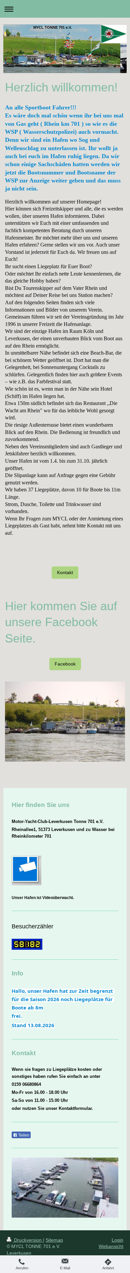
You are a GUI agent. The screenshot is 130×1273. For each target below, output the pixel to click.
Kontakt (65, 572)
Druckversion (28, 1240)
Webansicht (111, 1246)
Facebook (65, 664)
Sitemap (54, 1240)
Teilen (23, 1135)
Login (117, 1240)
